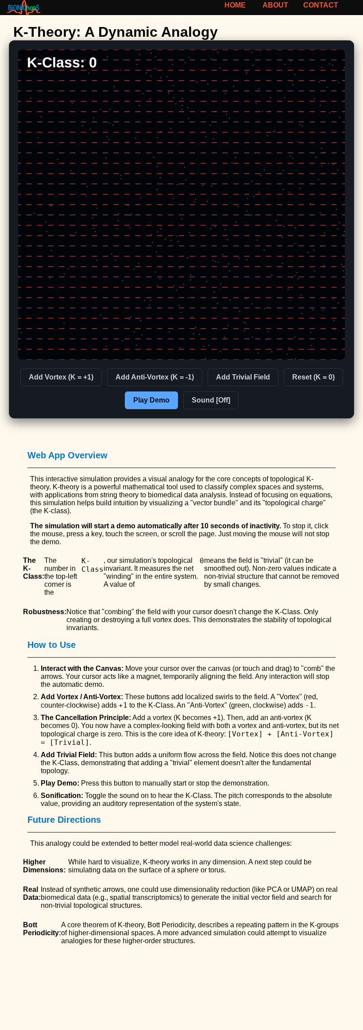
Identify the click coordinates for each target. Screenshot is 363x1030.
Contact (321, 5)
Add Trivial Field (243, 377)
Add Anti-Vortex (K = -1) (155, 377)
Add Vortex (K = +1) (61, 377)
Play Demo (151, 400)
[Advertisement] (181, 1003)
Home (235, 5)
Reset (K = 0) (313, 377)
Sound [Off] (211, 400)
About (275, 5)
